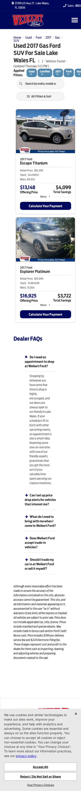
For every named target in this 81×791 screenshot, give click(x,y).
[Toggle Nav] (74, 20)
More (43, 196)
